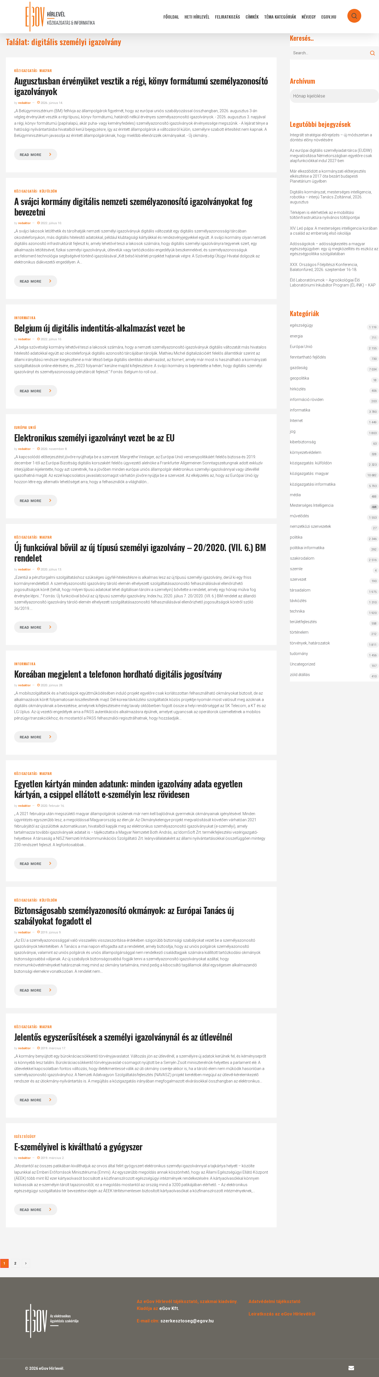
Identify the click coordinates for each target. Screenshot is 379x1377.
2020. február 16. (52, 806)
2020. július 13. (51, 569)
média (295, 495)
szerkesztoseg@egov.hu (187, 1321)
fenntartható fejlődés (308, 357)
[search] (350, 13)
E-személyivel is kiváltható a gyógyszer (78, 1146)
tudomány (299, 653)
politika (296, 537)
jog (292, 431)
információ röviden (307, 399)
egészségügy (25, 1136)
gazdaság (298, 367)
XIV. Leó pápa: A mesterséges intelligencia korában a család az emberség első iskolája (333, 231)
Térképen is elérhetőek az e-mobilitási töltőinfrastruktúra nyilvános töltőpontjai (325, 215)
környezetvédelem (305, 452)
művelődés (299, 516)
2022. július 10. (51, 223)
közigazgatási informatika (312, 484)
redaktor (24, 103)
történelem (299, 632)
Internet (296, 420)
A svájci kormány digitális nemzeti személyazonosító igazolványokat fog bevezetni (133, 206)
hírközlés (298, 389)
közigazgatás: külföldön (35, 191)
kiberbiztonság (303, 442)
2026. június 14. (51, 103)
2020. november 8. (53, 449)
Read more (30, 155)
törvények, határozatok (310, 643)
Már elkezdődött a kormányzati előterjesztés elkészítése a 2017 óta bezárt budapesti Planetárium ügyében (328, 176)
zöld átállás (300, 674)
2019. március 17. (53, 1048)
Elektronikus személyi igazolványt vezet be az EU (94, 437)
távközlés (298, 600)
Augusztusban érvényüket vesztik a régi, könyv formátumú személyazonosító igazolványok (141, 86)
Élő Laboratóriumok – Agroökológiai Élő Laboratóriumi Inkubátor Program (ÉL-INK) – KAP (333, 282)
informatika (25, 317)
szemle (296, 569)
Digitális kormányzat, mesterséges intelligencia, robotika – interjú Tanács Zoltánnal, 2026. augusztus (331, 197)
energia (296, 336)
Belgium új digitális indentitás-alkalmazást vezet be (99, 327)
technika (297, 611)
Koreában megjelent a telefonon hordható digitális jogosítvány (118, 673)
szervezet (298, 579)
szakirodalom (302, 558)
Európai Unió (25, 427)
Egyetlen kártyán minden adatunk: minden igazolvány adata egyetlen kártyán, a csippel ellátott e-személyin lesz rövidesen (128, 788)
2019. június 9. (50, 932)
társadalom (300, 590)
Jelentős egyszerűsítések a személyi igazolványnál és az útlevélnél (123, 1036)
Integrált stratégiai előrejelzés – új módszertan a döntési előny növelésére (331, 137)
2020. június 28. (51, 685)
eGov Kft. (169, 1308)
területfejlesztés (303, 622)
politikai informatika (307, 548)
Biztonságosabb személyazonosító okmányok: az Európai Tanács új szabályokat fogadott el (124, 915)
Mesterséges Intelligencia (333, 506)
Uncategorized (302, 664)
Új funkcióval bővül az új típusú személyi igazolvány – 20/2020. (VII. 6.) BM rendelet (140, 552)
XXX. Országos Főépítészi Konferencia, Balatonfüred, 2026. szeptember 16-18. (324, 267)
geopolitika (299, 378)
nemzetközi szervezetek (310, 526)
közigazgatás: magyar (33, 70)
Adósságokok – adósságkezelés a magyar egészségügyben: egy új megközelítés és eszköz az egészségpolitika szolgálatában (334, 249)
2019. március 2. (52, 1158)
